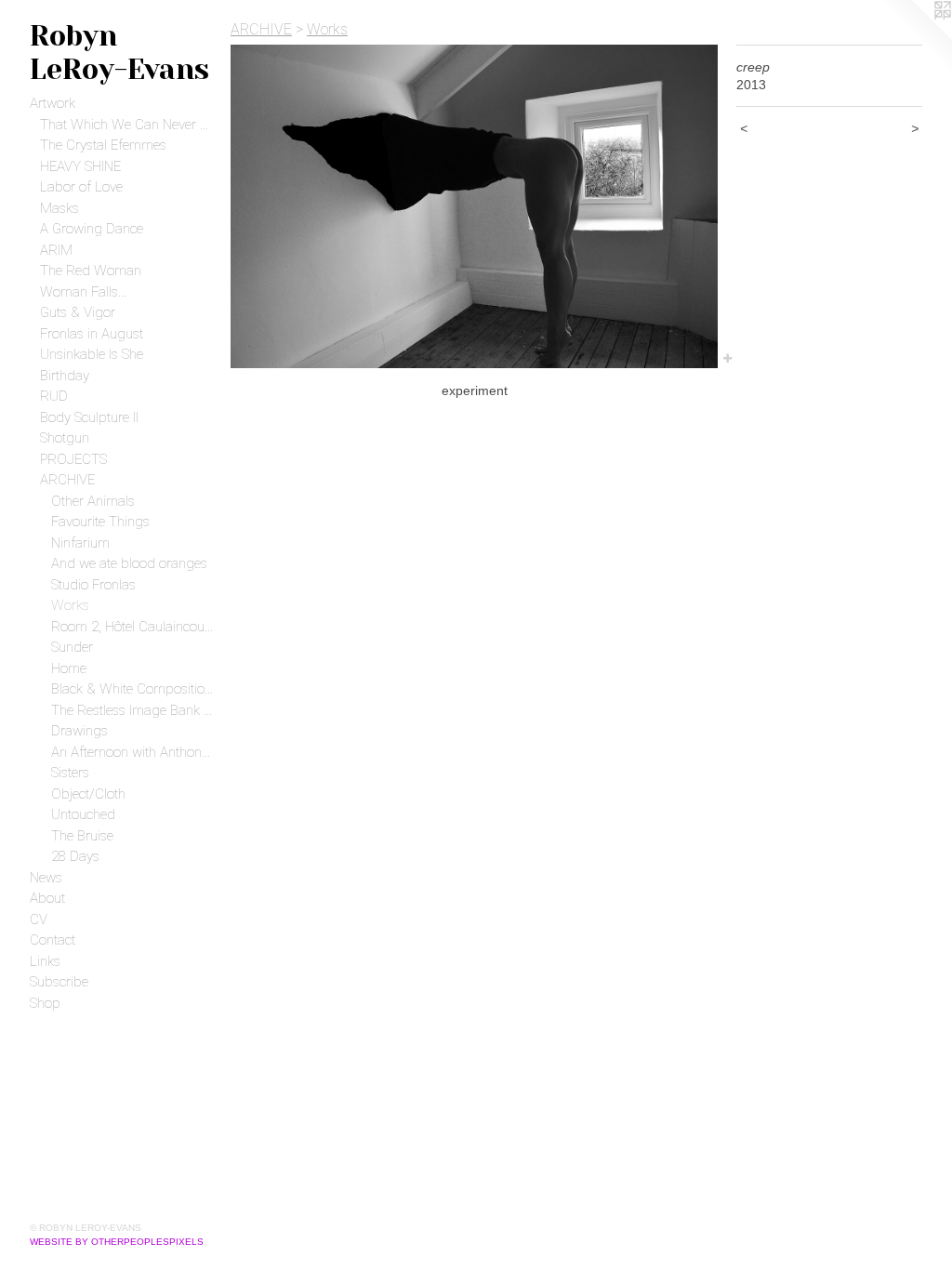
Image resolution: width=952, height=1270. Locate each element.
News (46, 877)
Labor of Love (81, 187)
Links (45, 961)
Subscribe (59, 981)
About (47, 898)
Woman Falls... (83, 292)
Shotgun (64, 438)
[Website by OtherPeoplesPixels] (915, 37)
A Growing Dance (91, 228)
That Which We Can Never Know (128, 124)
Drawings (79, 730)
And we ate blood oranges (129, 563)
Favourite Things (100, 521)
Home (68, 668)
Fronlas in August (91, 333)
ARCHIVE (67, 479)
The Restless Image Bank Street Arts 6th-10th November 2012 (134, 710)
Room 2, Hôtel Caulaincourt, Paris (134, 626)
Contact (52, 940)
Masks (59, 208)
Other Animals (93, 501)
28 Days (75, 856)
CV (38, 919)
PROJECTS (73, 459)
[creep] (474, 206)
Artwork (52, 103)
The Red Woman (90, 270)
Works (70, 605)
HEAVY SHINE (80, 166)
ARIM (56, 250)
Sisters (70, 772)
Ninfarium (80, 543)
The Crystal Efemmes (103, 145)
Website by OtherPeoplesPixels (117, 1242)
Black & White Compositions (134, 689)
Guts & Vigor (77, 312)
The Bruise (82, 835)
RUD (54, 396)
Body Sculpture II (89, 417)
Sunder (72, 647)
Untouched (83, 814)
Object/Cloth (88, 794)
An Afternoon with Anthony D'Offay (134, 752)
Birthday (64, 375)
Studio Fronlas (93, 584)
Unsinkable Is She (91, 354)
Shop (45, 1003)
